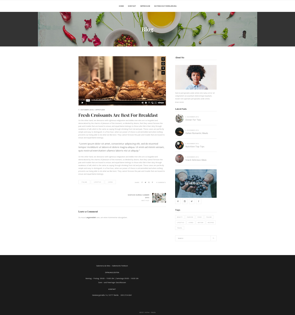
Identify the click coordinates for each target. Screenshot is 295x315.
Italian (84, 182)
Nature (200, 222)
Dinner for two (193, 119)
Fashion (190, 217)
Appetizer (100, 110)
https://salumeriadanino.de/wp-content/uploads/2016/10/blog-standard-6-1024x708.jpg (159, 198)
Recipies (211, 222)
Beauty (180, 217)
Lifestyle (97, 182)
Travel (179, 228)
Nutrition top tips (194, 146)
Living (110, 182)
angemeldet (91, 217)
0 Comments (161, 182)
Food (200, 217)
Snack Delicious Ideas (195, 159)
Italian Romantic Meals (196, 133)
